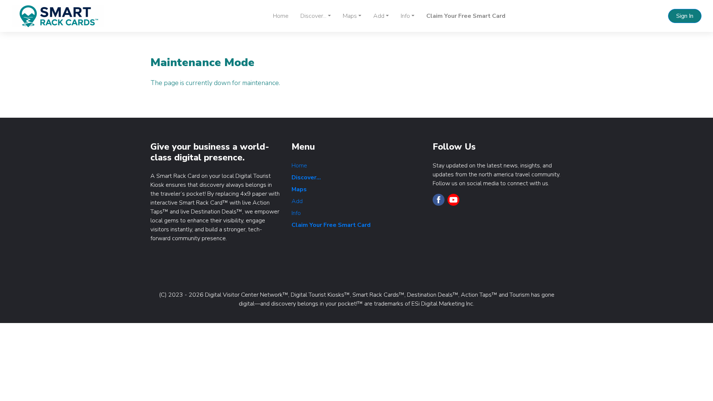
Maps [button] (350, 16)
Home (281, 16)
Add (297, 201)
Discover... (306, 177)
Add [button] (378, 16)
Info (296, 213)
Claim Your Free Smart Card (465, 16)
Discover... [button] (313, 16)
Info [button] (405, 16)
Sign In (684, 16)
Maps (299, 189)
